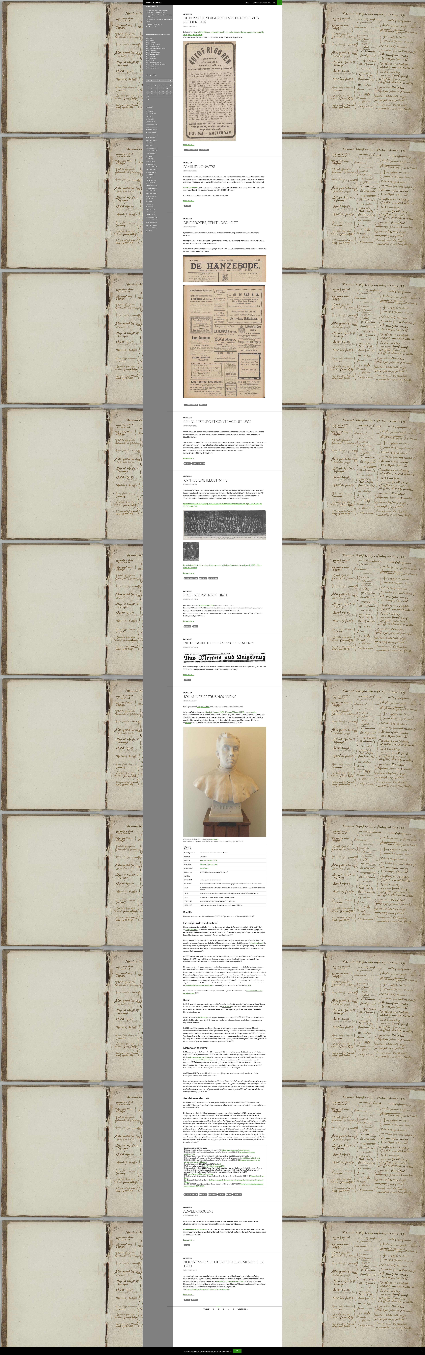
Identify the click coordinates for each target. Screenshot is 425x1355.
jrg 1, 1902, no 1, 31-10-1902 (250, 1158)
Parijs (187, 1300)
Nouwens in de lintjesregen (154, 24)
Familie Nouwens (153, 2)
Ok (237, 1350)
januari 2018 (150, 164)
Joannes (152, 56)
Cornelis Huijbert (155, 54)
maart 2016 (149, 209)
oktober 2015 (150, 222)
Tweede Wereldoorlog (203, 1060)
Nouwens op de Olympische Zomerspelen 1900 (223, 1264)
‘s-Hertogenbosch (256, 943)
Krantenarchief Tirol (206, 605)
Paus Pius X (226, 1007)
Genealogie (187, 14)
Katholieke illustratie (205, 480)
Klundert (208, 712)
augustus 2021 (150, 127)
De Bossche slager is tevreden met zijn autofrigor (221, 20)
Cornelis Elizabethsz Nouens (194, 1229)
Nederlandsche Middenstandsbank (198, 985)
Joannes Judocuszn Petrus (157, 48)
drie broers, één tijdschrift (210, 222)
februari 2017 (150, 180)
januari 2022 (150, 121)
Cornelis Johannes (155, 62)
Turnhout (237, 1194)
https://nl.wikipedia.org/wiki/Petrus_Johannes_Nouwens (208, 1289)
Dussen (187, 206)
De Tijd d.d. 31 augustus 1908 (214, 1166)
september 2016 (151, 193)
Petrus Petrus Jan (155, 44)
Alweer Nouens (198, 1211)
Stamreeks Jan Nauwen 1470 (261, 2)
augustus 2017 (150, 172)
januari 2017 (150, 183)
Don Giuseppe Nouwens (153, 27)
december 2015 (150, 217)
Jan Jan (152, 40)
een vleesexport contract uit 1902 (217, 421)
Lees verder (188, 145)
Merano (187, 626)
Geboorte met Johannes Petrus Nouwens (235, 1150)
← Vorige (205, 1309)
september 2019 (151, 140)
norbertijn (252, 712)
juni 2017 (149, 175)
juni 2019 (149, 143)
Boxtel (187, 463)
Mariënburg (202, 1017)
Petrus (152, 60)
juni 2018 (149, 156)
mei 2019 (149, 145)
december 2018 (150, 148)
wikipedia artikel (203, 707)
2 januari (216, 712)
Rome (229, 1194)
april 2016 (149, 206)
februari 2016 (150, 212)
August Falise (215, 839)
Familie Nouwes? (199, 166)
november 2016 (150, 188)
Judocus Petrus (154, 46)
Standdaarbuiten (199, 463)
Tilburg (194, 1300)
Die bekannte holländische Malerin (218, 643)
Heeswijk (203, 405)
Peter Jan (152, 42)
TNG (274, 2)
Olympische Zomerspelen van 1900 (229, 1281)
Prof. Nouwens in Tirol (205, 595)
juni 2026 (149, 111)
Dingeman (153, 58)
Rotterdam (213, 578)
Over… (248, 2)
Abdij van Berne (191, 930)
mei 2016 (149, 204)
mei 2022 (149, 116)
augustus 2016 (150, 196)
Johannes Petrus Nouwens (209, 696)
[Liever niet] (422, 1351)
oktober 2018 (150, 153)
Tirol (195, 626)
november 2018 (150, 151)
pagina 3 (218, 1164)
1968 (242, 712)
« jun (148, 99)
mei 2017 (149, 177)
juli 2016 (148, 198)
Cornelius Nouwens (190, 187)
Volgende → (243, 1309)
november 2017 (150, 167)
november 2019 (150, 135)
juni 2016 (149, 201)
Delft (187, 1245)
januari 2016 (150, 214)
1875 (222, 712)
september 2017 (151, 169)
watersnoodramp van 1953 (198, 1057)
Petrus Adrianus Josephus (157, 64)
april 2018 (149, 159)
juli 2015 (148, 230)
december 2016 (150, 185)
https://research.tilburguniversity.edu (200, 1174)
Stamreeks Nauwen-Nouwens (158, 34)
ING (249, 985)
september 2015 (151, 225)
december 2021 (150, 124)
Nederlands (204, 868)
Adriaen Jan (153, 50)
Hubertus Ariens (155, 52)
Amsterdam (204, 150)
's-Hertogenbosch (191, 150)
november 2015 (150, 220)
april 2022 (149, 119)
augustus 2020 (150, 132)
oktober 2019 (150, 137)
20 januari (236, 712)
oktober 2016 (150, 191)
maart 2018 (149, 161)
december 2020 (150, 129)
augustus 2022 (150, 114)
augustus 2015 (150, 228)
